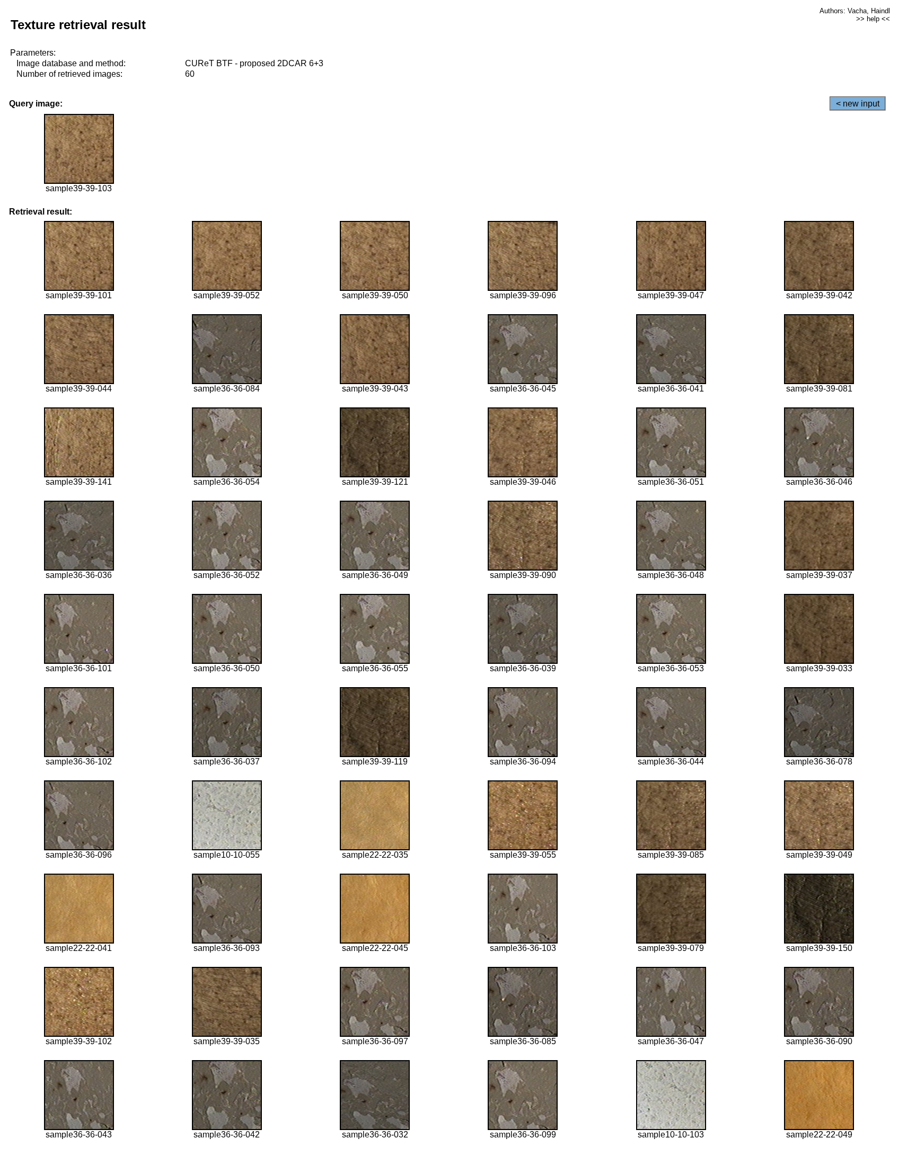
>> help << (873, 19)
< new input (857, 103)
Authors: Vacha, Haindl (855, 11)
